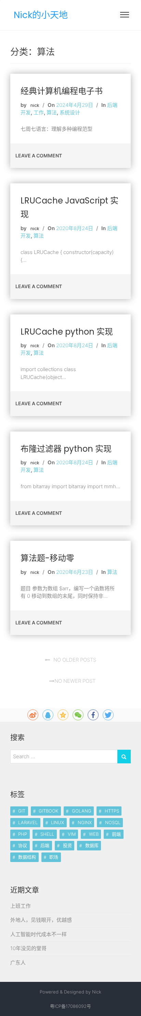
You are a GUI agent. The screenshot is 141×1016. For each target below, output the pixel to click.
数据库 (92, 845)
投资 (67, 845)
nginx (85, 822)
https (112, 811)
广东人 (18, 962)
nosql (112, 822)
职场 (53, 857)
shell (47, 834)
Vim (72, 834)
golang (81, 811)
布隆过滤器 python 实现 (66, 448)
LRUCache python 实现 (67, 331)
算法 (52, 112)
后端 (44, 845)
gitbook (48, 811)
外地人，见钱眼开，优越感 (41, 920)
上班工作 (20, 906)
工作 (39, 112)
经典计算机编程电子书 (62, 91)
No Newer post (74, 681)
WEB (94, 834)
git (21, 811)
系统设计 (70, 112)
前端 (116, 834)
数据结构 (27, 857)
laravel (28, 822)
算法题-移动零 (47, 558)
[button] (124, 16)
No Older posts (74, 660)
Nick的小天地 (41, 15)
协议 (22, 845)
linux (57, 822)
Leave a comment (38, 155)
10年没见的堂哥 (28, 948)
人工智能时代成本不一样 (38, 934)
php (22, 834)
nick (34, 105)
